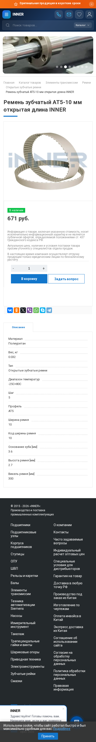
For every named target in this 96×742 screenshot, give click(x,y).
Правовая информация (64, 687)
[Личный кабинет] (89, 14)
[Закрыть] (91, 4)
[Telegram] (49, 310)
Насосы (16, 616)
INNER (18, 14)
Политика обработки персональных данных (69, 674)
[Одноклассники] (16, 310)
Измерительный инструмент (23, 625)
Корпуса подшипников (21, 545)
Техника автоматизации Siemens (23, 604)
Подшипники (20, 525)
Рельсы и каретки (24, 576)
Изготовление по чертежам (67, 607)
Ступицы (17, 554)
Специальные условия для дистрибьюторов (67, 565)
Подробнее (61, 729)
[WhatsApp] (36, 310)
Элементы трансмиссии (21, 592)
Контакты (61, 532)
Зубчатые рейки (23, 674)
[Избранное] (79, 14)
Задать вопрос (66, 279)
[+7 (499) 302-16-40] (59, 14)
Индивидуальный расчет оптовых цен (69, 552)
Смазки (16, 681)
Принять (48, 736)
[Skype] (42, 310)
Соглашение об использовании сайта (65, 641)
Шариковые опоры (25, 652)
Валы (15, 583)
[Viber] (29, 310)
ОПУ (14, 561)
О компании (63, 525)
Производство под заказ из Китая (68, 596)
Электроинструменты (27, 666)
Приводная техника (26, 659)
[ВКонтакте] (10, 310)
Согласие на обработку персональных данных (65, 658)
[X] (23, 310)
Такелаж (17, 634)
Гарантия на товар (68, 576)
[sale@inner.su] (69, 14)
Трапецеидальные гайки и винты (25, 643)
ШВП (14, 568)
